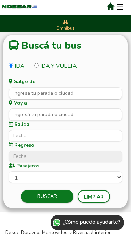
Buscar (47, 196)
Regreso (23, 145)
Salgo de (24, 81)
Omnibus (65, 28)
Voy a (20, 103)
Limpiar (94, 197)
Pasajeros (27, 165)
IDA (18, 65)
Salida (21, 124)
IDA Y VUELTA (58, 65)
